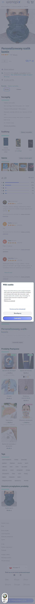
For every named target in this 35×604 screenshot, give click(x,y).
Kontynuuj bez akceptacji (17, 309)
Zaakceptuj (17, 318)
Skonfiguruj (17, 313)
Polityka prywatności (9, 301)
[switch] (4, 601)
